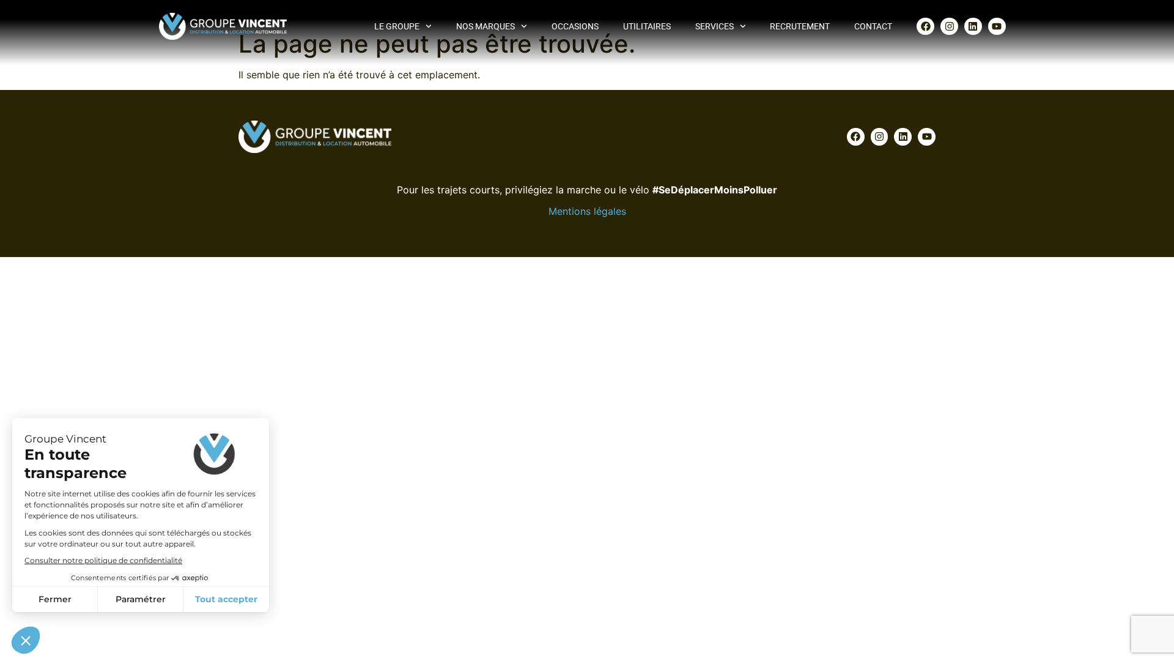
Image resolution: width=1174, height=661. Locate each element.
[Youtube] (997, 26)
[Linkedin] (973, 26)
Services (714, 26)
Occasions (575, 26)
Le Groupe (396, 26)
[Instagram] (949, 26)
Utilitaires (647, 26)
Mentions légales (587, 211)
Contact (873, 26)
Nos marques (485, 26)
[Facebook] (925, 26)
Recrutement (800, 26)
